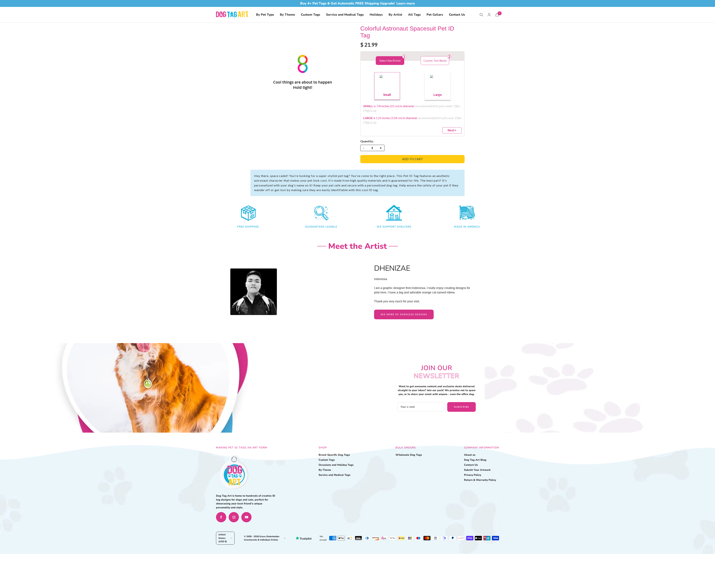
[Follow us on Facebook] (221, 517)
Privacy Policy (472, 475)
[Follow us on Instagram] (234, 517)
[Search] (481, 14)
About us (469, 455)
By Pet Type (265, 14)
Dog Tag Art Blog (475, 460)
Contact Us (457, 14)
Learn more (405, 3)
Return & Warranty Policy (480, 480)
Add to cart (412, 159)
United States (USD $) (222, 538)
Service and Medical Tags (345, 14)
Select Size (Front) (390, 60)
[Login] (489, 14)
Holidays (376, 14)
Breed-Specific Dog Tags (334, 455)
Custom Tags (310, 14)
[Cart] (497, 14)
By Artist (395, 14)
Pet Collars (435, 14)
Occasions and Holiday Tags (336, 465)
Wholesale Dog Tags (408, 455)
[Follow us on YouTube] (246, 517)
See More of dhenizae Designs (404, 314)
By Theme (287, 14)
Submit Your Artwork (477, 470)
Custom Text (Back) (435, 60)
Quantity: (367, 141)
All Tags (414, 14)
